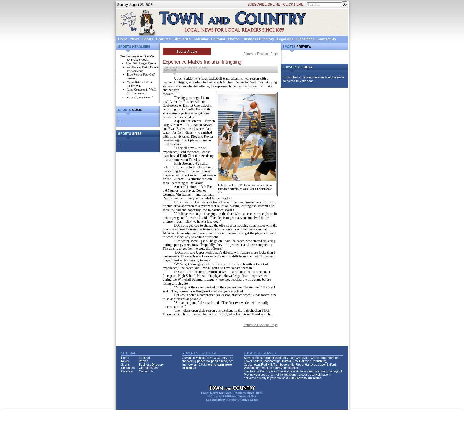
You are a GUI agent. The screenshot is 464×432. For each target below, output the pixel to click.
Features (163, 39)
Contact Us (327, 39)
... (119, 120)
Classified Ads (148, 368)
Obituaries (182, 39)
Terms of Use (247, 396)
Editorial (218, 39)
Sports (147, 39)
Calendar (201, 39)
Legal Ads (285, 39)
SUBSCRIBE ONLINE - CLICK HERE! (275, 4)
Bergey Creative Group (242, 400)
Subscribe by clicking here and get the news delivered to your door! (313, 79)
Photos (234, 39)
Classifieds (305, 39)
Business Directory (258, 39)
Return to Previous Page (260, 54)
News (134, 39)
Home (123, 39)
